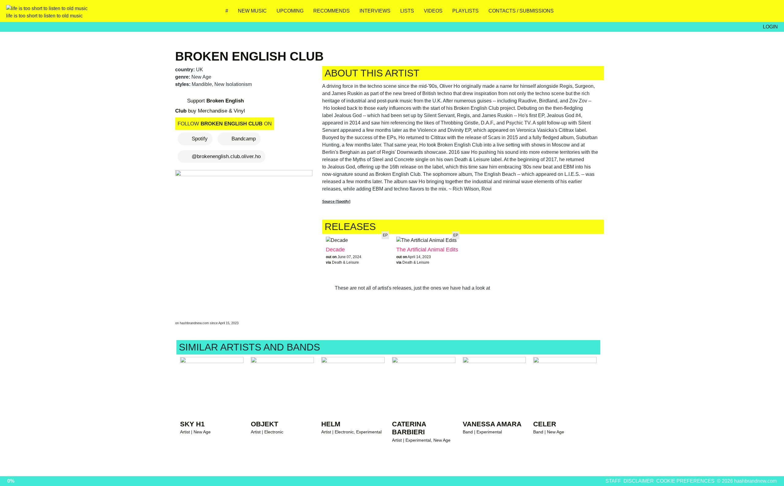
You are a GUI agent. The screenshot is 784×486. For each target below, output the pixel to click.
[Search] (770, 13)
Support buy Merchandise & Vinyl (210, 106)
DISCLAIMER (639, 481)
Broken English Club (249, 56)
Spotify (200, 139)
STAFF (613, 481)
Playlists (465, 10)
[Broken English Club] (245, 239)
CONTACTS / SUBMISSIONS (521, 10)
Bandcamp (244, 139)
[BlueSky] (716, 13)
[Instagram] (698, 13)
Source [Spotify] (336, 201)
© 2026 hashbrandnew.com (747, 481)
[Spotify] (752, 13)
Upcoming (290, 10)
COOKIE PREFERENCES (685, 481)
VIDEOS (433, 10)
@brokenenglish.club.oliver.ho (226, 156)
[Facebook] (734, 13)
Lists (407, 10)
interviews (375, 10)
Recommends (331, 10)
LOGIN (770, 26)
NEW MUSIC (252, 10)
